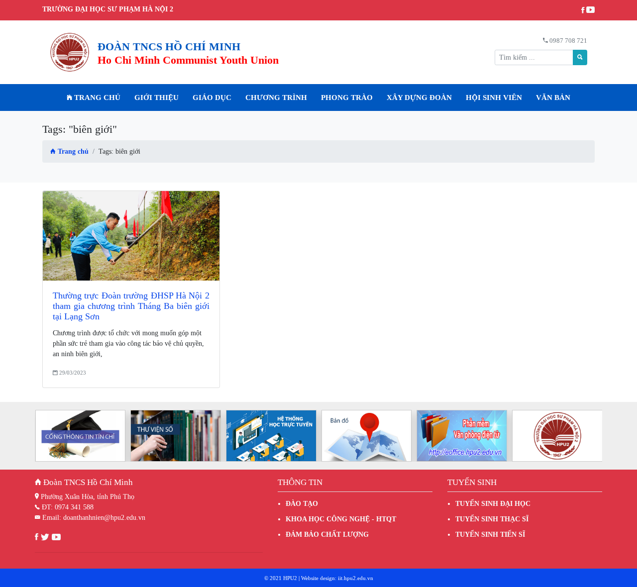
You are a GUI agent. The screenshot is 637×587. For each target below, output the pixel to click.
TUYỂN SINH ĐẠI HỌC (493, 503)
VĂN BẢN (553, 97)
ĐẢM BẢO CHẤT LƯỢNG (327, 534)
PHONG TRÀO (347, 97)
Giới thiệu (156, 97)
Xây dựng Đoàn (419, 97)
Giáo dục (212, 97)
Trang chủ (96, 97)
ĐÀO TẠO (302, 503)
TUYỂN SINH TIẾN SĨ (490, 534)
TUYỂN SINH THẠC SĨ (492, 519)
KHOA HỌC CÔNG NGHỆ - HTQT (341, 519)
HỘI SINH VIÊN (494, 97)
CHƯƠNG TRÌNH (276, 97)
